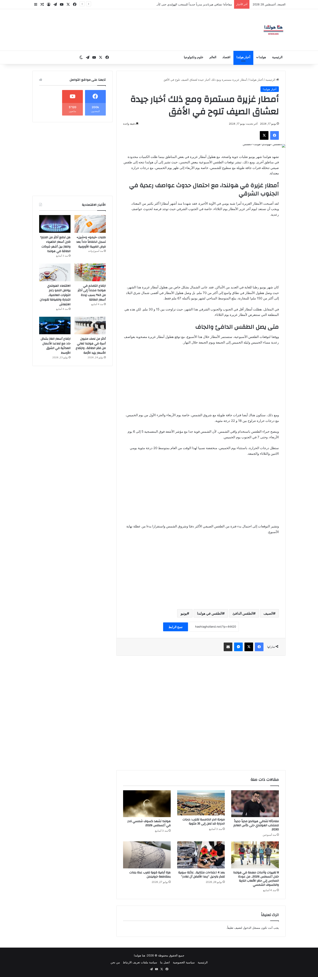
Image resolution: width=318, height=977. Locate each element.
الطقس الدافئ (243, 613)
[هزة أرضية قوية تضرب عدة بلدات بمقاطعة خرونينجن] (147, 854)
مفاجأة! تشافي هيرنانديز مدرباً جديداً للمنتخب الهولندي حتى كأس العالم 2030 (256, 825)
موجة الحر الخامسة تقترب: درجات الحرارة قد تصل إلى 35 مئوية (204, 821)
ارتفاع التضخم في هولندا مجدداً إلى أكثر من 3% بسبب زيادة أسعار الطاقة (92, 293)
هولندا (262, 57)
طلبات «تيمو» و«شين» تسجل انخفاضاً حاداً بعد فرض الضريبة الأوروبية (91, 242)
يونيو (184, 613)
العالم (212, 57)
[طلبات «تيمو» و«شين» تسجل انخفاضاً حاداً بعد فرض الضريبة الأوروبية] (90, 224)
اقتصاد (226, 57)
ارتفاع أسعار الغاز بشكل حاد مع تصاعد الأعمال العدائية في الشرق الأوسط (56, 346)
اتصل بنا (165, 962)
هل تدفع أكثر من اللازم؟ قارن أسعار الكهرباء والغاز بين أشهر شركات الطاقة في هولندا (55, 244)
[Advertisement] (201, 253)
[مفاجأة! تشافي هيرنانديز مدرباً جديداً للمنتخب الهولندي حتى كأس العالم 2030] (255, 803)
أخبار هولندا (243, 57)
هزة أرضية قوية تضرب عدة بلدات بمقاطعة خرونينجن (150, 874)
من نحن (115, 962)
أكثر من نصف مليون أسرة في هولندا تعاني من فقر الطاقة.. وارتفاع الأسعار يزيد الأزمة (91, 346)
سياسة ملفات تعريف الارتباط (140, 962)
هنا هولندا (139, 955)
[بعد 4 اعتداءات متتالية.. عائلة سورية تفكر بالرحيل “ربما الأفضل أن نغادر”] (201, 854)
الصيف (268, 613)
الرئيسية (277, 57)
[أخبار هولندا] (273, 30)
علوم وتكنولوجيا (193, 57)
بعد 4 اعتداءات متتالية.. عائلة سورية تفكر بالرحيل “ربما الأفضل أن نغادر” (201, 874)
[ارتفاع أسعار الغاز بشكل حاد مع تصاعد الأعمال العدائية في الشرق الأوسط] (55, 325)
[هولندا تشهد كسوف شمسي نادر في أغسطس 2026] (147, 803)
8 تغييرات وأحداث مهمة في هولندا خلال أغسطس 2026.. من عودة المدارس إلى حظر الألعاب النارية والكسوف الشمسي (256, 879)
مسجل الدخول (251, 927)
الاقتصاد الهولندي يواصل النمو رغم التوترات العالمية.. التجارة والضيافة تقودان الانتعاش (55, 295)
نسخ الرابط (176, 627)
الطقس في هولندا (209, 613)
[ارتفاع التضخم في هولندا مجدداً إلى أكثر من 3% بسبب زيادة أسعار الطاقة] (90, 272)
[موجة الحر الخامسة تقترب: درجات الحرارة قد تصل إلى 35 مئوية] (201, 802)
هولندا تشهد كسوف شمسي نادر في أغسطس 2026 (149, 823)
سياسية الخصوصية (184, 962)
